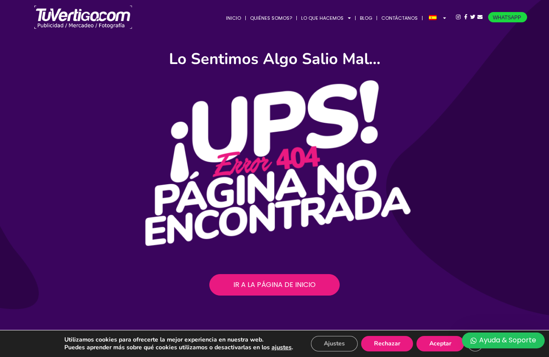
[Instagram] (458, 17)
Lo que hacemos (322, 18)
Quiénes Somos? (271, 18)
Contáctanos (399, 18)
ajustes (281, 347)
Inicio (233, 18)
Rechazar (387, 343)
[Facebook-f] (465, 17)
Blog (366, 18)
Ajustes (334, 343)
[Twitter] (473, 17)
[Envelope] (480, 17)
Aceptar (440, 343)
